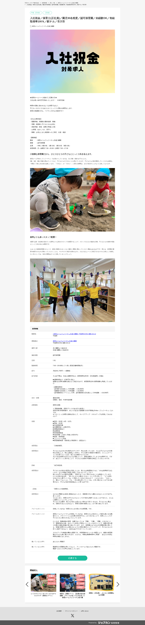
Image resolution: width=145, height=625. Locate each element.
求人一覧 (52, 3)
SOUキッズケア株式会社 (32, 3)
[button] (117, 584)
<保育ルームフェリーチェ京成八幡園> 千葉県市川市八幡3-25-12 (74, 334)
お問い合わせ (85, 611)
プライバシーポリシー (71, 611)
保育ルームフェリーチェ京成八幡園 (68, 3)
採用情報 (44, 3)
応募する (72, 558)
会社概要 (59, 611)
